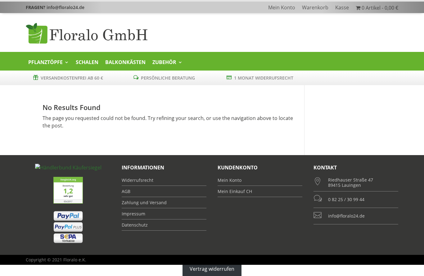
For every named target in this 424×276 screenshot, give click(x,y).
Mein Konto (281, 8)
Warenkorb (315, 8)
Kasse (342, 8)
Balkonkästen (125, 62)
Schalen (87, 62)
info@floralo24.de (346, 216)
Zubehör (164, 62)
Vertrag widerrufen (212, 268)
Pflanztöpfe (45, 62)
